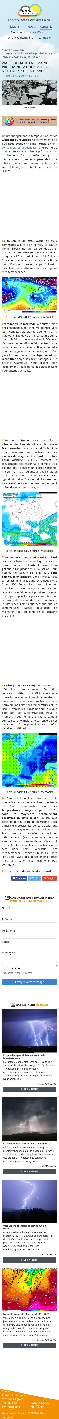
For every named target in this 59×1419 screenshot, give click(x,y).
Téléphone (8, 930)
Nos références (39, 32)
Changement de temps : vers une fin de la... (28, 1143)
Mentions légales (12, 1399)
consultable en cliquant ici (19, 147)
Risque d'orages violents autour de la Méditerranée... (24, 1056)
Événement (17, 32)
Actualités (46, 26)
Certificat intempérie (20, 37)
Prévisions (13, 26)
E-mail (7, 942)
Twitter (36, 878)
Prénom (7, 919)
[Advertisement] (29, 205)
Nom (6, 908)
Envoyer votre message (29, 982)
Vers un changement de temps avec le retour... (24, 1227)
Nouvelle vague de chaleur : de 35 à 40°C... (27, 1314)
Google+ (51, 878)
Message (8, 953)
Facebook (20, 878)
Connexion (45, 37)
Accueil (6, 49)
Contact (7, 1391)
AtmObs (30, 26)
